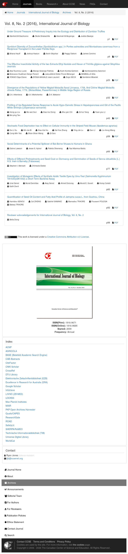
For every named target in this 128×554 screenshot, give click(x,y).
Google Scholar (13, 386)
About (10, 476)
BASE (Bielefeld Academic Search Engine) (26, 354)
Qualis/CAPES (13, 413)
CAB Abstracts (13, 358)
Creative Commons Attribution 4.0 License (68, 236)
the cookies (78, 544)
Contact (104, 3)
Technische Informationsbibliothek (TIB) (25, 432)
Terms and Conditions (44, 541)
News (82, 3)
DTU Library (11, 374)
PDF (116, 39)
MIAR (8, 405)
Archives (67, 12)
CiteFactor (11, 362)
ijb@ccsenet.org (15, 458)
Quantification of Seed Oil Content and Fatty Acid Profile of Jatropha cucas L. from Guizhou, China (55, 196)
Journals (27, 3)
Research (51, 3)
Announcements (15, 489)
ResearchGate (13, 417)
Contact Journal (15, 528)
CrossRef (10, 370)
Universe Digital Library (17, 436)
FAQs (92, 3)
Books (39, 3)
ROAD (9, 421)
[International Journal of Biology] (64, 282)
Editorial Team (14, 495)
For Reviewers (13, 508)
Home (15, 3)
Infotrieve (10, 390)
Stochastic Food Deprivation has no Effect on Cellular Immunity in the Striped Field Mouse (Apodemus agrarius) (62, 125)
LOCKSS (10, 397)
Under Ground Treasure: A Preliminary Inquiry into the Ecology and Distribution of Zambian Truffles (56, 31)
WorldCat (10, 440)
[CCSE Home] (5, 4)
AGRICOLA (11, 351)
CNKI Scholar (12, 366)
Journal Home (14, 469)
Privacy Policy (64, 541)
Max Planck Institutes (16, 401)
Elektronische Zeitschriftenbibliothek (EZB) (26, 378)
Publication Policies (16, 515)
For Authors (13, 502)
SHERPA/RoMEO (14, 429)
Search (10, 535)
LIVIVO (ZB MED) (14, 393)
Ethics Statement (15, 522)
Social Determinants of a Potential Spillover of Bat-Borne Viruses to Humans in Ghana (49, 143)
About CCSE (69, 3)
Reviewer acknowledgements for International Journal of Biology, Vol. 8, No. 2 (45, 215)
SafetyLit (10, 425)
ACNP (9, 347)
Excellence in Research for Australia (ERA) (27, 382)
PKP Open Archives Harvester (20, 409)
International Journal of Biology (44, 12)
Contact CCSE (24, 541)
